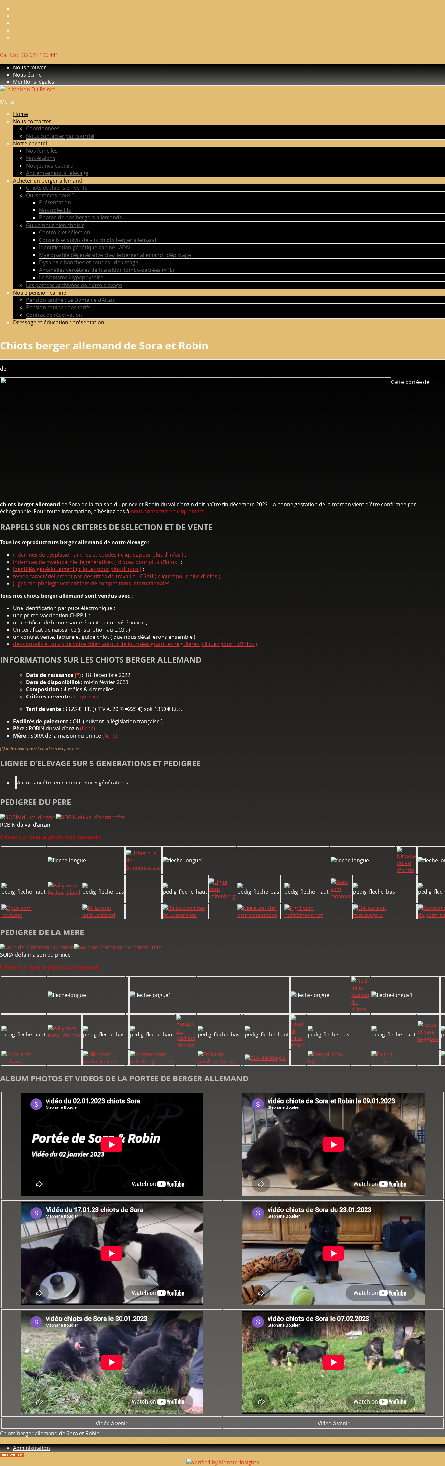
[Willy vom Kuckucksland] (64, 1035)
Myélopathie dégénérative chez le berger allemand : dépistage (115, 254)
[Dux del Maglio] (265, 1058)
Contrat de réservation (54, 314)
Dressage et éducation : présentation (58, 322)
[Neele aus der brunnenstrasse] (258, 915)
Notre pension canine (39, 292)
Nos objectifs (55, 209)
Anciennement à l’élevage (57, 173)
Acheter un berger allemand (47, 180)
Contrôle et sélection (64, 232)
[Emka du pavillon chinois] (218, 1061)
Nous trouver (29, 67)
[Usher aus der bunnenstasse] (143, 867)
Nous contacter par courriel (60, 135)
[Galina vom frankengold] (374, 915)
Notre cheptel (30, 143)
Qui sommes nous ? (50, 195)
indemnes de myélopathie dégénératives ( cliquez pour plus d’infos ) (96, 561)
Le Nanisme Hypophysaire (71, 277)
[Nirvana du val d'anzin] (406, 870)
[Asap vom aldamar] (341, 896)
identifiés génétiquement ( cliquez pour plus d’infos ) (77, 569)
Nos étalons (40, 158)
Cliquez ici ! (87, 696)
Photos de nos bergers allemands (80, 217)
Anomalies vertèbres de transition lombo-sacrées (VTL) (106, 269)
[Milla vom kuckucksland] (104, 1061)
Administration (31, 1448)
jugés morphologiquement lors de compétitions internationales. (92, 583)
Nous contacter (32, 121)
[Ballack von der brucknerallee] (185, 915)
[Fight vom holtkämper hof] (306, 915)
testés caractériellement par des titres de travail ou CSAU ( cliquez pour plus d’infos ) (116, 576)
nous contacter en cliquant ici (167, 511)
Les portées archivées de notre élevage (74, 285)
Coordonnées (43, 128)
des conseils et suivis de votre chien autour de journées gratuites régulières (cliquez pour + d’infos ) (135, 644)
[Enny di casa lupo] (328, 1061)
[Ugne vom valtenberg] (222, 896)
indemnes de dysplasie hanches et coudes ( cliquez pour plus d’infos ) (98, 554)
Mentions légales (33, 81)
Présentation (55, 202)
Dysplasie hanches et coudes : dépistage (88, 262)
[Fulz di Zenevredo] (393, 1061)
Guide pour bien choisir (55, 225)
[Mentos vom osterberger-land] (152, 1061)
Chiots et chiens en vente (57, 187)
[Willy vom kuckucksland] (64, 892)
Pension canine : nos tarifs (58, 307)
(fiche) (87, 728)
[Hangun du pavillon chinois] (186, 1045)
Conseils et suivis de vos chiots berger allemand (97, 239)
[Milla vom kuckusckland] (103, 915)
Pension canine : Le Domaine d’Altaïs (70, 299)
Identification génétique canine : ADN (84, 247)
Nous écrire (27, 74)
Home (20, 114)
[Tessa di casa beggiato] (428, 1039)
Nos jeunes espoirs (49, 165)
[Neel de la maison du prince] (360, 1009)
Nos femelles (42, 150)
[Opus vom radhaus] (23, 915)
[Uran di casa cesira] (298, 1045)
